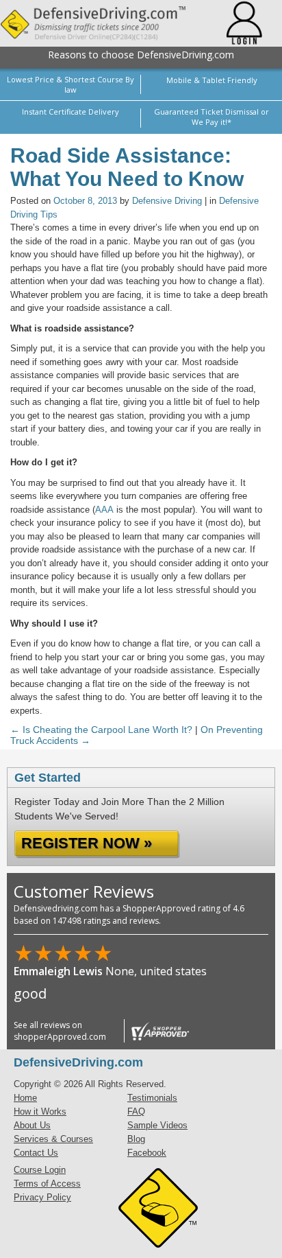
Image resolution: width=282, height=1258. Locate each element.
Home (25, 1098)
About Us (32, 1125)
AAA (104, 509)
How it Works (40, 1111)
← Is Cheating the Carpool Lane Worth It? (101, 729)
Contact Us (36, 1153)
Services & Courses (53, 1139)
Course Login (40, 1170)
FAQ (136, 1111)
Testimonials (152, 1098)
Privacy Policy (42, 1197)
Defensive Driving (167, 201)
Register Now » (86, 843)
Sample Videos (157, 1125)
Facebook (146, 1153)
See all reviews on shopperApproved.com (60, 1030)
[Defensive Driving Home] (103, 23)
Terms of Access (47, 1183)
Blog (136, 1139)
